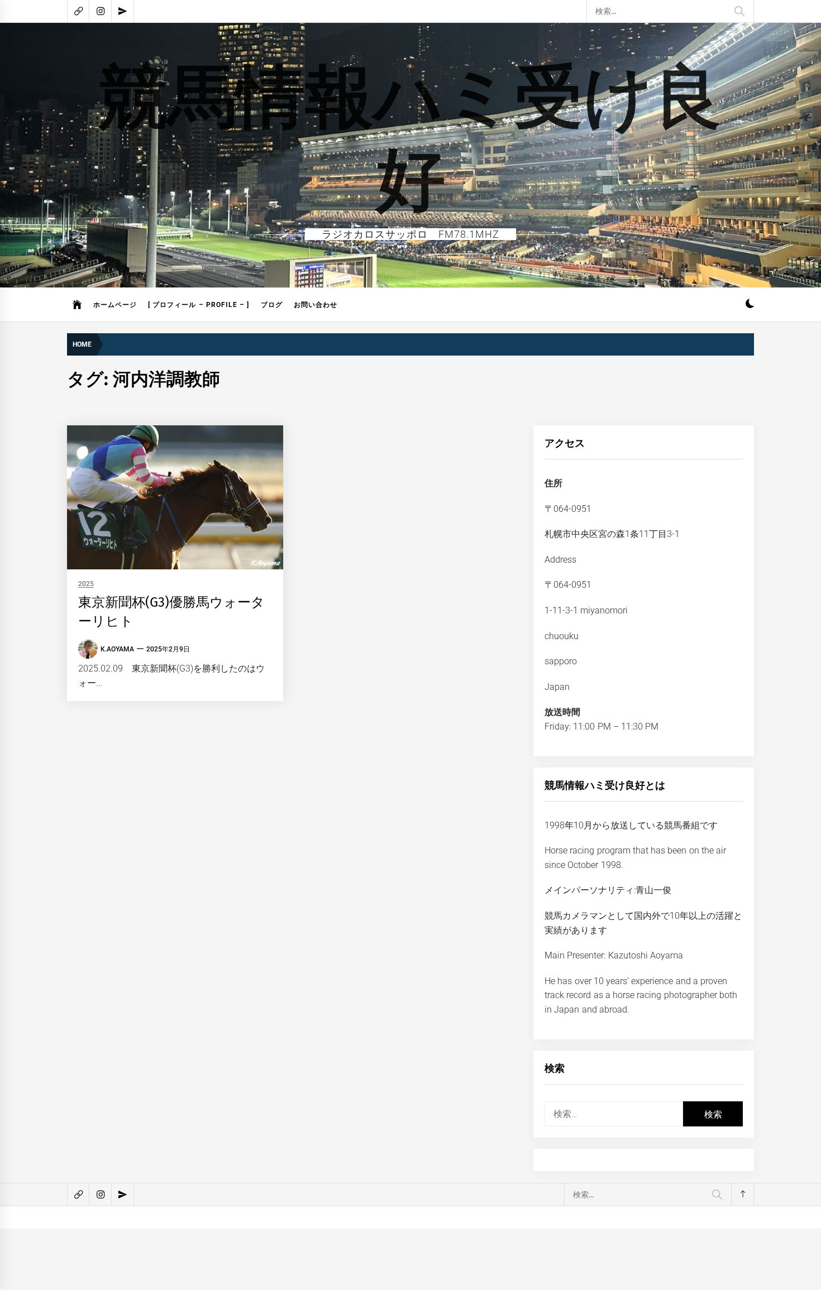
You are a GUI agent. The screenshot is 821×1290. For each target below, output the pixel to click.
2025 (86, 584)
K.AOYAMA (117, 649)
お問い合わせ (315, 305)
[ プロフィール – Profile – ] (199, 305)
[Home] (77, 305)
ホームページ (115, 305)
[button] (750, 305)
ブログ (272, 305)
